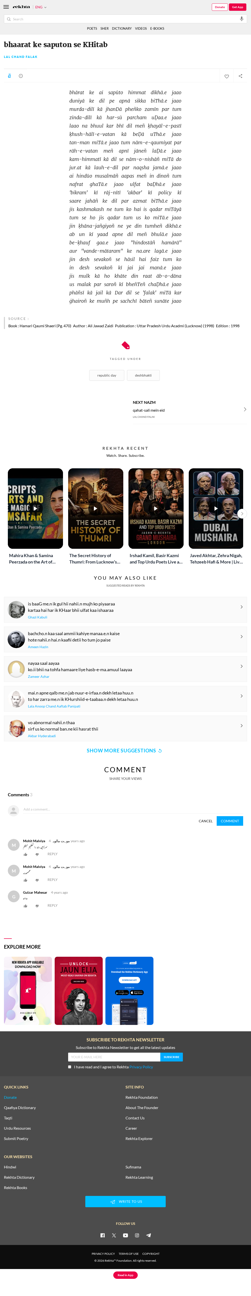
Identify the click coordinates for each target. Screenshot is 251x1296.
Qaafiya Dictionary (20, 1108)
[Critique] (21, 76)
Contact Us (135, 1118)
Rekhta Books (15, 1188)
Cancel (206, 821)
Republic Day (106, 375)
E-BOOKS (157, 28)
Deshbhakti (143, 375)
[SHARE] (240, 76)
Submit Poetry (16, 1138)
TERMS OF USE (129, 1254)
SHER (104, 28)
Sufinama (133, 1167)
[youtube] (125, 1235)
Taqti (8, 1118)
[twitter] (114, 1235)
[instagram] (137, 1235)
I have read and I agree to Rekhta (113, 1066)
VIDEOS (141, 28)
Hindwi (10, 1167)
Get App (237, 7)
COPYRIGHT (151, 1254)
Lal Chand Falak (21, 56)
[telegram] (148, 1235)
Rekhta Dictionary (19, 1177)
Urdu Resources (17, 1128)
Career (131, 1128)
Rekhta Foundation (142, 1097)
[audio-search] (242, 19)
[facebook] (102, 1235)
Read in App (125, 1275)
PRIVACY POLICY (103, 1254)
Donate (220, 7)
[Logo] (21, 7)
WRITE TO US (130, 1201)
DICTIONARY (122, 28)
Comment (230, 821)
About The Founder (142, 1108)
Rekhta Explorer (139, 1138)
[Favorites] (226, 76)
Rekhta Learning (139, 1177)
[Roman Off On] (9, 76)
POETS (92, 28)
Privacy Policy (141, 1066)
